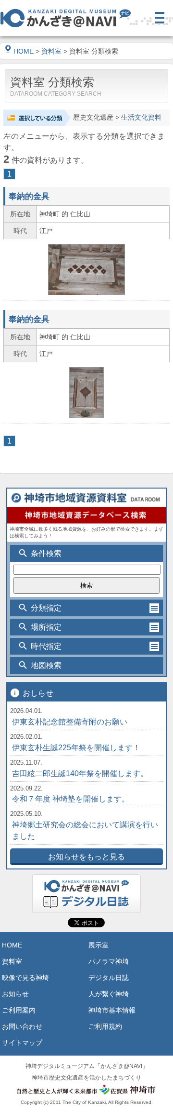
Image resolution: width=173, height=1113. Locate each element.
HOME (23, 51)
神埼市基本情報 (112, 1010)
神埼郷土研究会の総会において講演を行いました (85, 830)
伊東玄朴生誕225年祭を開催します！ (76, 748)
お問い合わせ (22, 1026)
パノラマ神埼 (108, 961)
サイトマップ (22, 1042)
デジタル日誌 (108, 977)
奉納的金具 (29, 196)
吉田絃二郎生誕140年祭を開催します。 (80, 773)
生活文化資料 (141, 117)
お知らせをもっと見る (86, 857)
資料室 (51, 51)
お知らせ (15, 994)
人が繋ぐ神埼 (108, 994)
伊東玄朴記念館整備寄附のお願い (69, 722)
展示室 (98, 945)
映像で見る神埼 (25, 977)
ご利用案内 (19, 1010)
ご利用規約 (105, 1026)
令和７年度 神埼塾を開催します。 (70, 799)
